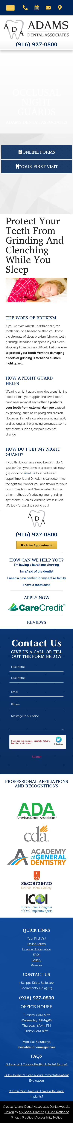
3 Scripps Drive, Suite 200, (36, 982)
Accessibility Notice (48, 1117)
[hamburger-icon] (10, 8)
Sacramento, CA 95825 (36, 988)
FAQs (36, 955)
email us (29, 473)
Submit (36, 757)
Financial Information (36, 949)
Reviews (36, 965)
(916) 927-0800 (36, 44)
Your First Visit (36, 938)
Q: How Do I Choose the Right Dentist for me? (37, 1064)
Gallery (36, 960)
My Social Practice (31, 1112)
